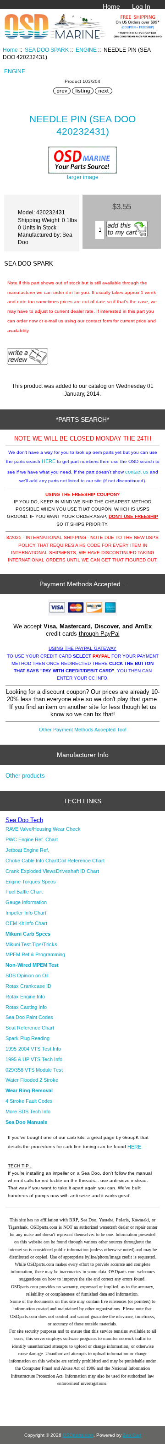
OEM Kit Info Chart (26, 923)
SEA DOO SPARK (47, 50)
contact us (136, 471)
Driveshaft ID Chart (77, 871)
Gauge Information (26, 902)
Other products (25, 775)
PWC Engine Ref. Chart (32, 839)
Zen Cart (132, 1435)
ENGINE (86, 50)
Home (111, 6)
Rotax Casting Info (26, 1007)
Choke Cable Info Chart (32, 860)
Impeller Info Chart (26, 912)
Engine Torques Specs (31, 881)
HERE (48, 461)
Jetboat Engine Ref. (27, 850)
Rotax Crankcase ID (28, 986)
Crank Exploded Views (31, 871)
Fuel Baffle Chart (24, 891)
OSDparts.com (78, 1435)
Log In (141, 6)
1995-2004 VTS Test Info (33, 1049)
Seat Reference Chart (30, 1027)
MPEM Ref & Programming (35, 954)
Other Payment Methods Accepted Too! (82, 729)
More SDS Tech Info (28, 1111)
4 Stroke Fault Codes (29, 1101)
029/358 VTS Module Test (34, 1070)
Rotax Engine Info (25, 996)
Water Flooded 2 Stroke (32, 1080)
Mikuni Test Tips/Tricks (31, 944)
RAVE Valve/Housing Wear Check (43, 829)
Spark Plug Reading (28, 1038)
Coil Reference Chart (81, 860)
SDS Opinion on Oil (27, 975)
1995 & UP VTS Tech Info (34, 1059)
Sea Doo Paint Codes (29, 1017)
